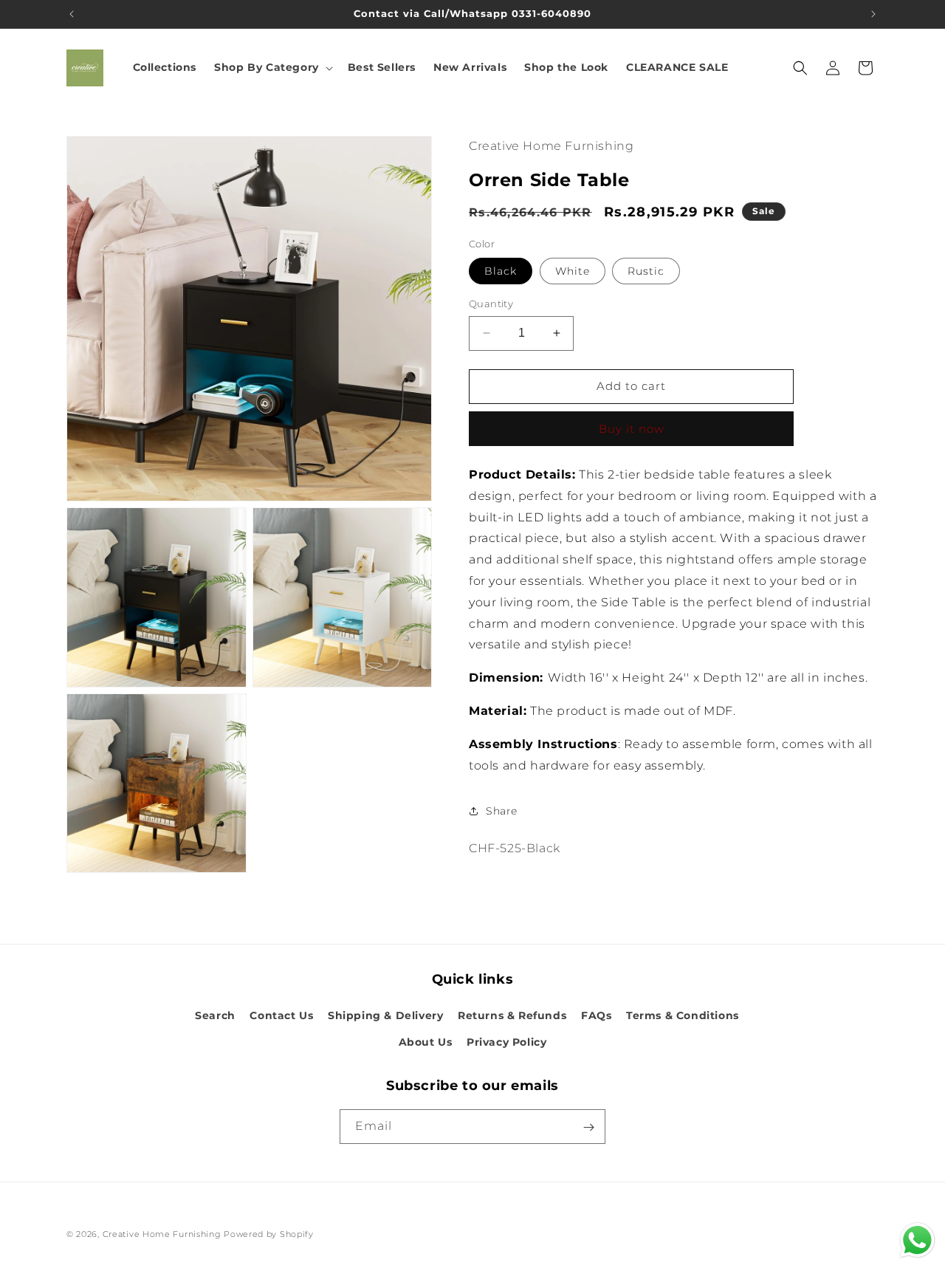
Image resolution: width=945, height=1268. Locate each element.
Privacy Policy (506, 1042)
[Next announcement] (873, 14)
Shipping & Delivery (385, 1016)
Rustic (646, 271)
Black (500, 271)
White (572, 271)
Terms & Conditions (682, 1016)
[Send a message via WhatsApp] (917, 1240)
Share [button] (502, 811)
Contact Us (281, 1016)
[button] (272, 67)
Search (215, 1016)
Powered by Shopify (269, 1234)
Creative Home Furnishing (162, 1234)
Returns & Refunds (512, 1016)
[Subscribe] (588, 1127)
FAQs (596, 1016)
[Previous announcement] (71, 14)
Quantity (491, 303)
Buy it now (631, 429)
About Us (426, 1042)
